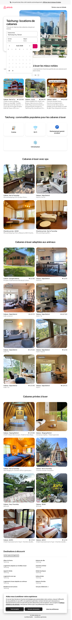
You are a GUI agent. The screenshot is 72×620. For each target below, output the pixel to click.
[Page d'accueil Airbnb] (8, 7)
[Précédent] (32, 75)
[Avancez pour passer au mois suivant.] (29, 45)
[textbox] (14, 41)
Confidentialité (28, 617)
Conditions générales (40, 617)
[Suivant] (38, 75)
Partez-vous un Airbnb (59, 7)
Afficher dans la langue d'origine (52, 2)
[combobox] (22, 35)
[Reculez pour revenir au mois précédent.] (9, 45)
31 (12, 70)
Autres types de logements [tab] (11, 555)
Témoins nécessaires (34, 609)
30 (9, 70)
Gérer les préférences (52, 609)
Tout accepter (15, 609)
